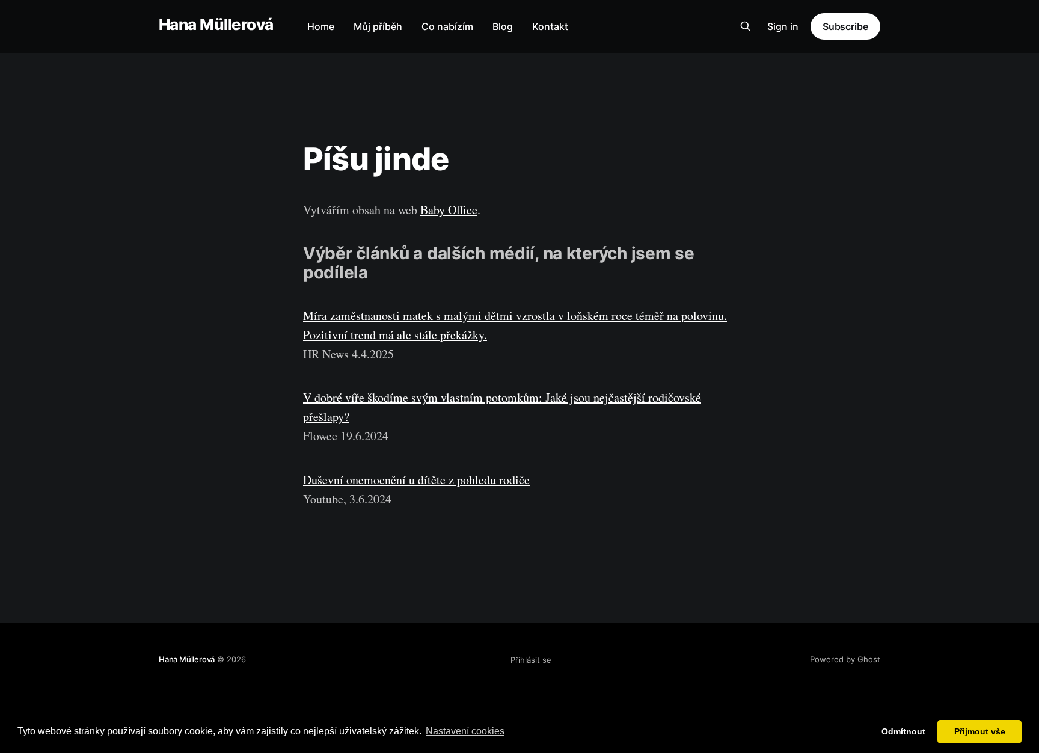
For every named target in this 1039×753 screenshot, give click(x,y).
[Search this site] (745, 26)
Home (320, 26)
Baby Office (448, 209)
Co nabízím (447, 26)
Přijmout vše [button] (979, 731)
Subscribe (845, 26)
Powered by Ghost (845, 659)
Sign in (782, 26)
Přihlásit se (530, 660)
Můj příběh (378, 26)
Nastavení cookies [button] (465, 731)
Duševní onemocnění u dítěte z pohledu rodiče (416, 480)
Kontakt (550, 26)
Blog (502, 26)
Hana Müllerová (216, 25)
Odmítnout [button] (903, 731)
